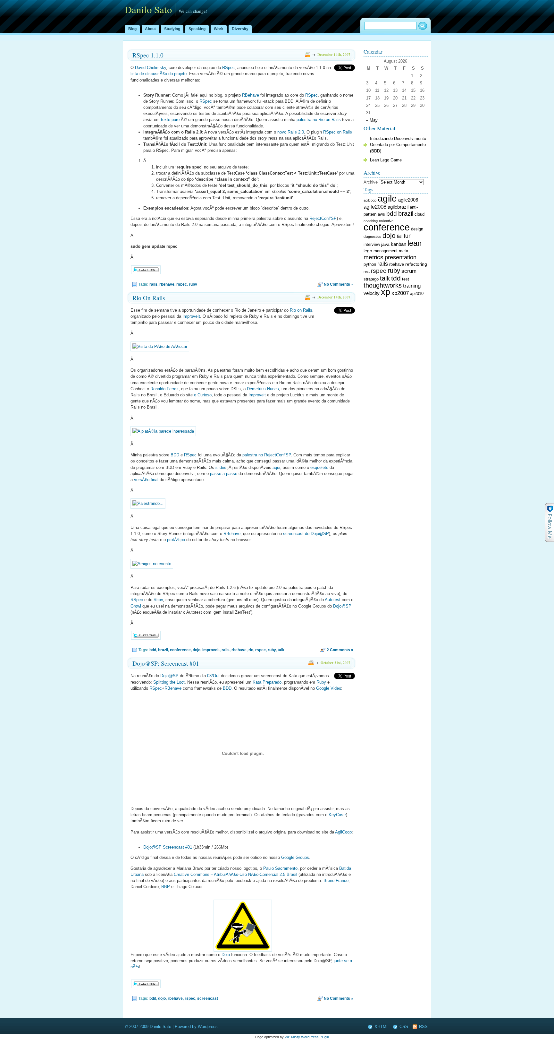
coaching (371, 221)
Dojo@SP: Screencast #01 (165, 663)
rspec (181, 284)
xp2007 (400, 293)
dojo (196, 650)
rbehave (166, 284)
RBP (165, 886)
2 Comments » (340, 650)
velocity (372, 293)
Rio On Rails (148, 298)
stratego (371, 279)
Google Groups (295, 857)
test (405, 279)
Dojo (226, 954)
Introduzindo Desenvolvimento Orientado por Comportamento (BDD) (398, 144)
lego (368, 250)
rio (250, 650)
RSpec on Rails (337, 132)
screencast (207, 998)
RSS (423, 1026)
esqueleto (319, 467)
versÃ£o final (146, 479)
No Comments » (338, 284)
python (370, 264)
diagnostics (372, 236)
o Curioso (203, 395)
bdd (152, 650)
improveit (211, 650)
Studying (172, 29)
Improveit (257, 395)
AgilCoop (343, 832)
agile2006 (408, 200)
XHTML (381, 1026)
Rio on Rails (301, 310)
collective (386, 221)
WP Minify (292, 1037)
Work (218, 29)
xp (385, 292)
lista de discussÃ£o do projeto (158, 73)
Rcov (158, 599)
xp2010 (417, 293)
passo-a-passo (223, 473)
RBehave (250, 95)
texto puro (170, 119)
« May (372, 120)
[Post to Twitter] (145, 272)
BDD (175, 455)
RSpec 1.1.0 (148, 55)
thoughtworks (383, 285)
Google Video (328, 688)
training (412, 286)
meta (403, 251)
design (417, 229)
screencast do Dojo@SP (306, 533)
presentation (400, 257)
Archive (371, 182)
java (385, 244)
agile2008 (375, 206)
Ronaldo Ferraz (164, 388)
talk (281, 650)
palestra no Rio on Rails (319, 119)
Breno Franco (335, 880)
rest (367, 271)
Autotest (332, 599)
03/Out (213, 675)
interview (372, 244)
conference (180, 650)
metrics (373, 257)
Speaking (197, 29)
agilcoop (370, 200)
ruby (193, 284)
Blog (132, 29)
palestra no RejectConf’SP (266, 455)
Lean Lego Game (386, 160)
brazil (163, 650)
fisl (399, 236)
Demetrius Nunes (263, 388)
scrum (408, 271)
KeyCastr (337, 814)
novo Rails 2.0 (290, 132)
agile (387, 198)
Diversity (240, 29)
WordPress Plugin (315, 1037)
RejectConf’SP (323, 218)
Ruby (321, 682)
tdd (396, 278)
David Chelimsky (150, 67)
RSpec (228, 67)
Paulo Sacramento (280, 868)
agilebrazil (398, 207)
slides (220, 467)
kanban (398, 244)
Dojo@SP (342, 606)
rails (153, 284)
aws (381, 214)
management (386, 251)
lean (414, 243)
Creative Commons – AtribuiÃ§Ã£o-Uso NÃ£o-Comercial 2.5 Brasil (235, 874)
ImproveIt (191, 316)
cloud (419, 214)
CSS (403, 1026)
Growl (135, 606)
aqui (276, 467)
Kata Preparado (267, 682)
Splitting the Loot (169, 682)
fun (408, 236)
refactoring (416, 264)
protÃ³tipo (176, 539)
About (150, 29)
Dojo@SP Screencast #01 (167, 847)
